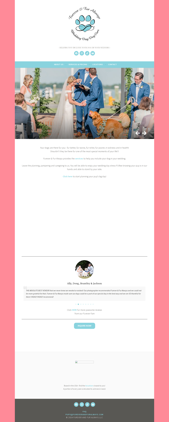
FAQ (84, 411)
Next (144, 132)
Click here (67, 176)
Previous (136, 132)
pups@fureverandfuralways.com (84, 414)
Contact (112, 64)
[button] (75, 304)
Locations (97, 64)
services (79, 158)
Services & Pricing (78, 64)
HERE (74, 309)
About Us (58, 64)
